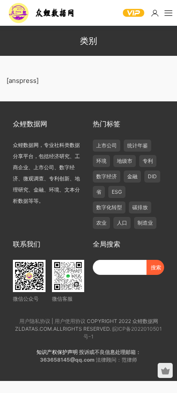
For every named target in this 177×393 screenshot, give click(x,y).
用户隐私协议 (34, 321)
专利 (148, 161)
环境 (101, 161)
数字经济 (106, 176)
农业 (101, 222)
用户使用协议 (70, 321)
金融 (132, 176)
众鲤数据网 (41, 13)
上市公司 (106, 145)
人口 (122, 222)
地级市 (124, 161)
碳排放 (140, 207)
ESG (117, 192)
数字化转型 (109, 207)
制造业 (145, 222)
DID (152, 176)
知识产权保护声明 (57, 352)
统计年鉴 (137, 145)
